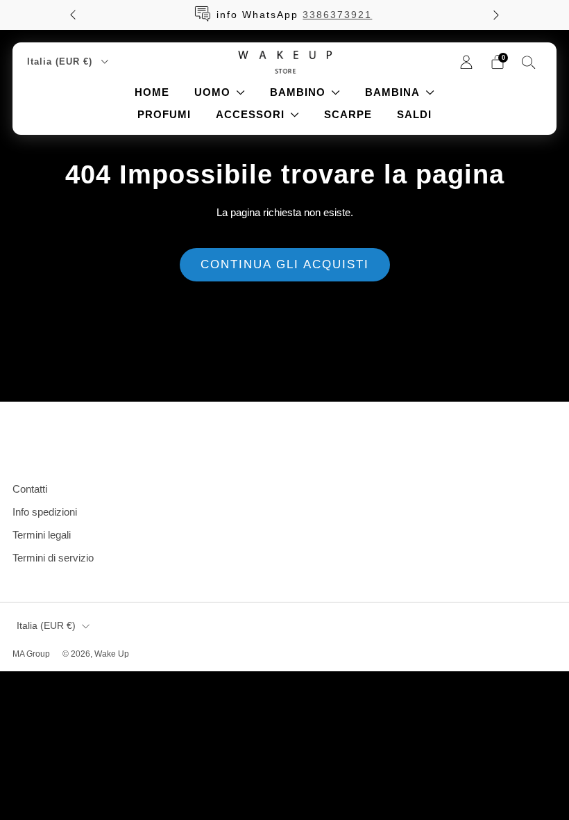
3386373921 (337, 14)
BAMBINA (392, 92)
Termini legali (41, 535)
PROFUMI (164, 114)
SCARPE (348, 114)
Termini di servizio (53, 558)
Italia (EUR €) (61, 61)
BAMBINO (297, 92)
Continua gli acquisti (285, 264)
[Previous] (73, 15)
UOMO (212, 92)
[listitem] (284, 15)
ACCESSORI (250, 114)
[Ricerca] (529, 62)
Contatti (29, 489)
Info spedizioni (44, 512)
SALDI (414, 114)
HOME (152, 92)
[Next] (496, 15)
